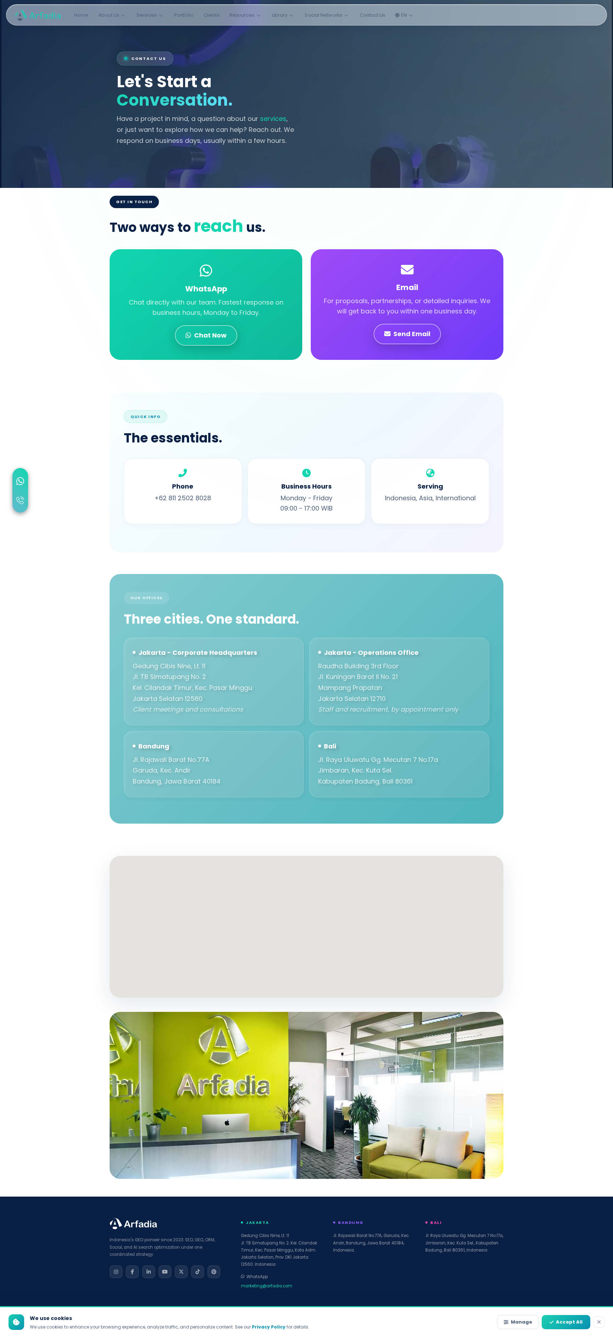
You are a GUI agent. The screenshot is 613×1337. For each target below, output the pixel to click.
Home (81, 15)
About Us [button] (108, 15)
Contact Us (372, 15)
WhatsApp (257, 1277)
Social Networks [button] (323, 15)
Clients (212, 15)
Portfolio (184, 15)
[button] (404, 15)
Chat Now (210, 335)
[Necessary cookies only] (598, 1322)
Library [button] (280, 15)
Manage (521, 1322)
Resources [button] (242, 15)
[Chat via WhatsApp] (20, 482)
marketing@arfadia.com (266, 1286)
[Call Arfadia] (20, 501)
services (273, 118)
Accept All (569, 1322)
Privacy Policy (269, 1327)
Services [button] (147, 15)
